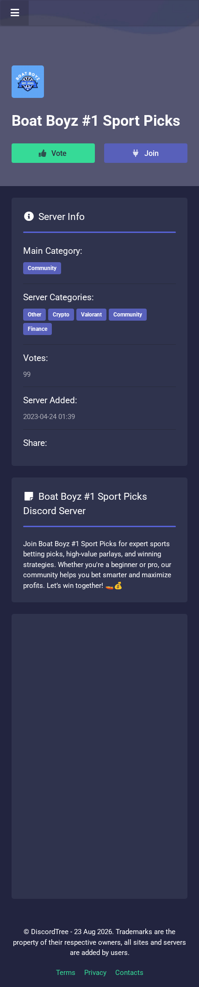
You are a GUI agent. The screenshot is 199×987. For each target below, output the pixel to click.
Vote (58, 153)
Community (42, 268)
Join (151, 153)
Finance (37, 329)
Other (34, 314)
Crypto (61, 314)
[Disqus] (99, 755)
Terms (65, 972)
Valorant (91, 314)
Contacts (129, 972)
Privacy (95, 972)
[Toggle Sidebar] (14, 13)
